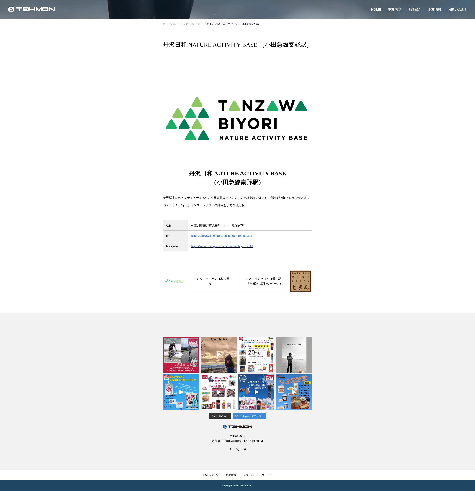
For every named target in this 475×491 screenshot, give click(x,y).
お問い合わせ (458, 9)
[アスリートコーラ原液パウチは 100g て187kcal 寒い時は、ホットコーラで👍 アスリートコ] (219, 355)
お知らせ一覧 (211, 474)
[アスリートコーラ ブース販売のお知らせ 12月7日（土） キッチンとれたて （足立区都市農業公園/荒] (181, 355)
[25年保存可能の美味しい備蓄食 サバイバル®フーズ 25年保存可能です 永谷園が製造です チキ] (294, 392)
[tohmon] (31, 9)
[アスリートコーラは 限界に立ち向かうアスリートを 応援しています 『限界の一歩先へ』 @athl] (294, 355)
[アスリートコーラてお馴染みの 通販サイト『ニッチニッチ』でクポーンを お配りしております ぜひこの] (256, 355)
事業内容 (394, 9)
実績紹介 (414, 9)
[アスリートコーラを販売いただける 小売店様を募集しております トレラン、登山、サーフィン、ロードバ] (181, 392)
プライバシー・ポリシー (257, 474)
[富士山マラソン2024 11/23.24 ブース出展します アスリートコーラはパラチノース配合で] (219, 392)
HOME (376, 9)
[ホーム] (164, 24)
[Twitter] (237, 449)
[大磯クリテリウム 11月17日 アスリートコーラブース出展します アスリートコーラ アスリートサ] (256, 392)
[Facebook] (230, 449)
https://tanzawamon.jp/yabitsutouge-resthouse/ (221, 235)
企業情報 (434, 9)
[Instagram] (245, 449)
